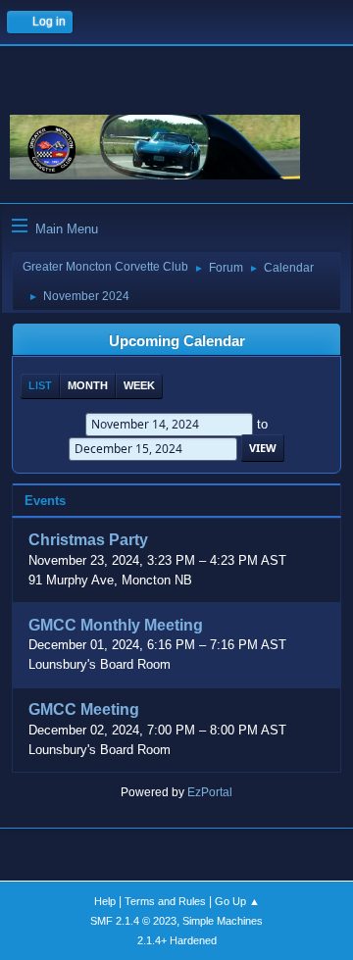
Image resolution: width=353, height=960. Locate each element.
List (40, 385)
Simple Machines (222, 921)
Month (88, 385)
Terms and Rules (165, 901)
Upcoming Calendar (177, 341)
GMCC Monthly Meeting (115, 625)
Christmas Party (88, 540)
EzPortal (209, 792)
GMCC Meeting (83, 710)
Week (139, 385)
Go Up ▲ (237, 901)
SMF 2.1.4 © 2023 (133, 921)
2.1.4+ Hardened (177, 940)
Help (105, 901)
